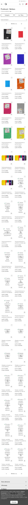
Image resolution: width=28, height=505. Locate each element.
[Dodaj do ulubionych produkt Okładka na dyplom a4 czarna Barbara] (12, 350)
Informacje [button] (4, 485)
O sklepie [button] (4, 489)
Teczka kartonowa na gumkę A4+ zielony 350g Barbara (20, 193)
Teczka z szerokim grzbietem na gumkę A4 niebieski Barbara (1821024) (7, 440)
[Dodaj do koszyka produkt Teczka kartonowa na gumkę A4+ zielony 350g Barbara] (24, 188)
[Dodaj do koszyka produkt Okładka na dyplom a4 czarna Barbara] (11, 362)
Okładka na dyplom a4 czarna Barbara (7, 366)
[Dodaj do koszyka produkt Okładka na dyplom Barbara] (11, 337)
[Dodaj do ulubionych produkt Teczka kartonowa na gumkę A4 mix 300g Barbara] (12, 251)
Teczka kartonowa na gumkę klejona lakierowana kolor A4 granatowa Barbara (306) (20, 69)
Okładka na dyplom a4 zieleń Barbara (20, 366)
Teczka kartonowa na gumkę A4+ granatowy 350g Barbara (20, 168)
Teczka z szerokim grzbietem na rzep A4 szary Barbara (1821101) (7, 415)
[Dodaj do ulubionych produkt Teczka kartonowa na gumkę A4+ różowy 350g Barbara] (25, 226)
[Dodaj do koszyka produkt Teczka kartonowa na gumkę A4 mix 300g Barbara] (11, 263)
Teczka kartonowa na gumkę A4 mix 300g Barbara (6, 267)
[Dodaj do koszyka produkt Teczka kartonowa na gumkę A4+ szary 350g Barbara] (11, 188)
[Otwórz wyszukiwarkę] (20, 4)
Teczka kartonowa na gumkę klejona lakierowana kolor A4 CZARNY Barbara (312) (7, 44)
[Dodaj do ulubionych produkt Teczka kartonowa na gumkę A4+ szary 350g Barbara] (12, 177)
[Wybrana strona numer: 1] (13, 24)
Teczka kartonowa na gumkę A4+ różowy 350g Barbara (20, 242)
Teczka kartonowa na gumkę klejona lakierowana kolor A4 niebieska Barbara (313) (7, 94)
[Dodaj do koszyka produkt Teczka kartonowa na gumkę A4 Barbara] (24, 312)
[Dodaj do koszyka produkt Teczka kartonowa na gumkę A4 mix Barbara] (11, 287)
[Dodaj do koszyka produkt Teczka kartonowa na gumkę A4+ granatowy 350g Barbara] (24, 164)
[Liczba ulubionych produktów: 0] (23, 4)
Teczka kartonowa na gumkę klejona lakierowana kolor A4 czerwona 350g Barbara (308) (20, 44)
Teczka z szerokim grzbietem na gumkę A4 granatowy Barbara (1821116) (7, 465)
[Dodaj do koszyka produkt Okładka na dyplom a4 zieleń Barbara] (24, 362)
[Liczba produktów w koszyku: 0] (25, 4)
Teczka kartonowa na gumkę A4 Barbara (19, 316)
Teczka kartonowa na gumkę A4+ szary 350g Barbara (7, 193)
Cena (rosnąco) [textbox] (4, 19)
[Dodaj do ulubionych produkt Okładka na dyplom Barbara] (12, 325)
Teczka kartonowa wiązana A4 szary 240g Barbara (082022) (20, 267)
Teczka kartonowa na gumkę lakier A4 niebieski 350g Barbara (20, 217)
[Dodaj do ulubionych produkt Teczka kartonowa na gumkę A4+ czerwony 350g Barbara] (12, 152)
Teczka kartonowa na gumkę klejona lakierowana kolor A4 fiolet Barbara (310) (6, 69)
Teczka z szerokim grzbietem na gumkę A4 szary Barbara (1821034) (20, 440)
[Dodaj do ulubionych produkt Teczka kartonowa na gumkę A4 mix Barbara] (12, 276)
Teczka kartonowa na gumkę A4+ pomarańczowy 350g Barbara (6, 242)
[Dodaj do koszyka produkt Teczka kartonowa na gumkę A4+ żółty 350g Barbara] (11, 213)
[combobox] (14, 20)
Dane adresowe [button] (5, 482)
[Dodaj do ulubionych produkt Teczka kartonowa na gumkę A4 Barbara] (25, 300)
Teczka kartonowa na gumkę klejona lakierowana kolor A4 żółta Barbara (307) (19, 143)
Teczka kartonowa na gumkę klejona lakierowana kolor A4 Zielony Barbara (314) (6, 143)
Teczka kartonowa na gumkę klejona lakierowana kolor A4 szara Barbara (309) (19, 118)
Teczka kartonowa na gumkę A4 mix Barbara (7, 292)
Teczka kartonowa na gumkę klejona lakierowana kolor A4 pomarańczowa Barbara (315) (20, 94)
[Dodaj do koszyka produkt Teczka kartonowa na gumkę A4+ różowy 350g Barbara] (24, 238)
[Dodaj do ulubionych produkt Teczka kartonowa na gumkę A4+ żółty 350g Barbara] (12, 201)
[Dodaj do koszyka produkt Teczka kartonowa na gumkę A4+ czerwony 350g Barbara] (11, 164)
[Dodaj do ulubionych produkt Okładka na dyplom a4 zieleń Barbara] (25, 350)
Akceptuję (14, 502)
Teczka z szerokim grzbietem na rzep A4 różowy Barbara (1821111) (20, 390)
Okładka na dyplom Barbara (6, 341)
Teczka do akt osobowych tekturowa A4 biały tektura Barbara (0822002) (7, 316)
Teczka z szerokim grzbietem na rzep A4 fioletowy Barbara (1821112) (7, 390)
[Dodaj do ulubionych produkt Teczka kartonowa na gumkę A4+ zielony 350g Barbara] (25, 177)
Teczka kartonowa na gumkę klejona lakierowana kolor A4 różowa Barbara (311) (6, 118)
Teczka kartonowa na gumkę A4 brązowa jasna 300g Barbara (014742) (19, 292)
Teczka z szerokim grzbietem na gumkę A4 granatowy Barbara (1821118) (20, 465)
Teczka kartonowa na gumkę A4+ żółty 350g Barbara (7, 217)
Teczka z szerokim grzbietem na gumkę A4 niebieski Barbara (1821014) (20, 415)
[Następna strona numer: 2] (21, 24)
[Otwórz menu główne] (1, 4)
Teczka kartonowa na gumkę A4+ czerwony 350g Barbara (6, 168)
